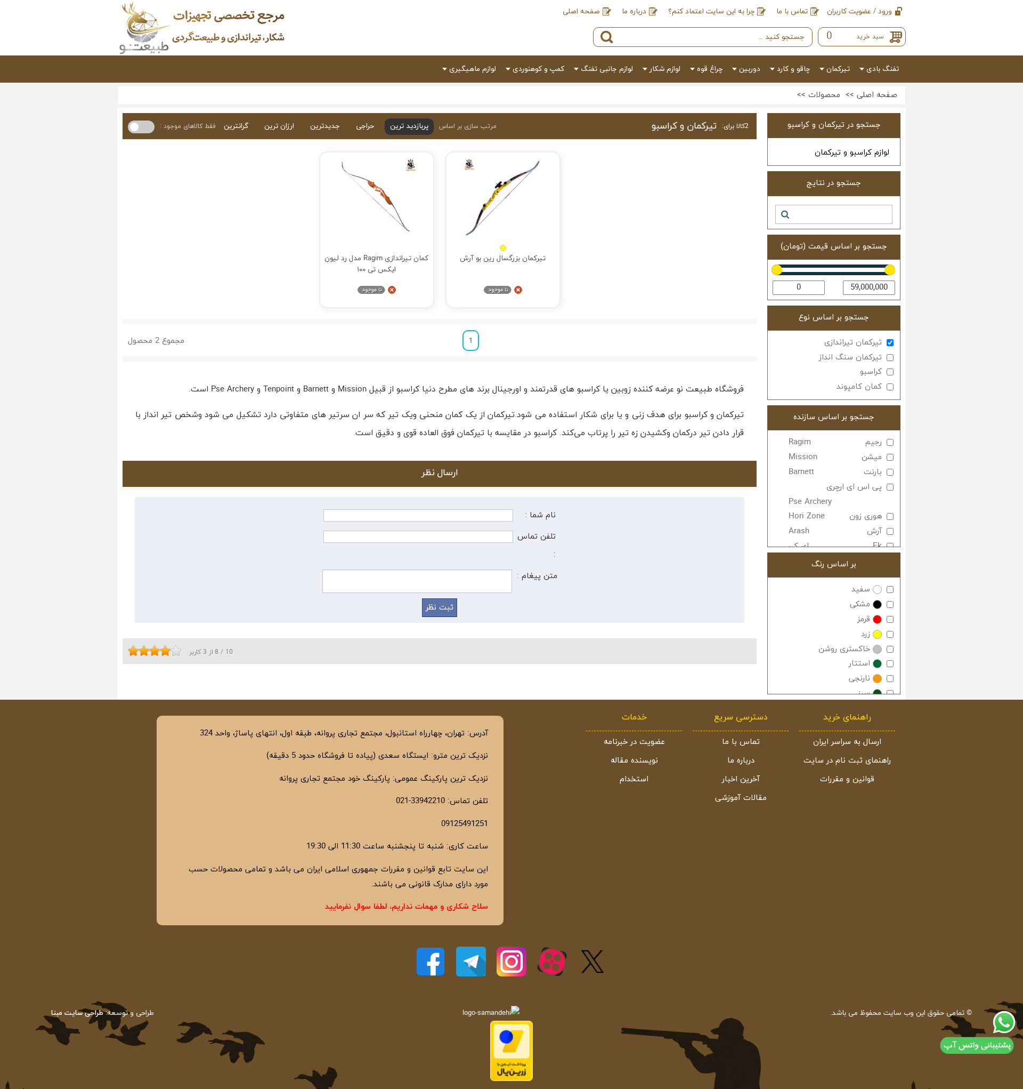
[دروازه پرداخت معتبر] (511, 1079)
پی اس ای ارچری (835, 495)
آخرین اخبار (741, 779)
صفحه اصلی (581, 11)
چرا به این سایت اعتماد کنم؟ (711, 11)
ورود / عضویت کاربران (859, 11)
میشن (835, 457)
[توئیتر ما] (592, 961)
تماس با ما (792, 11)
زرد (865, 634)
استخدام (634, 779)
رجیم (835, 442)
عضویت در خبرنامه (634, 742)
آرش (835, 531)
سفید (860, 589)
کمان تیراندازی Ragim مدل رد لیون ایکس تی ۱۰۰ (376, 263)
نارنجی (859, 678)
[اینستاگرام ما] (511, 961)
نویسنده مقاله (634, 760)
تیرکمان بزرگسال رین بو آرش (503, 258)
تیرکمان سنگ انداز (850, 357)
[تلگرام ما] (471, 961)
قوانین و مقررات (847, 779)
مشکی (860, 604)
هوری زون (835, 516)
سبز (864, 693)
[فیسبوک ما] (430, 961)
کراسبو (871, 372)
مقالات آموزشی (741, 798)
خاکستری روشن (844, 649)
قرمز (863, 619)
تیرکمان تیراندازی (853, 342)
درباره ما (634, 11)
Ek (835, 546)
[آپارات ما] (552, 961)
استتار (859, 663)
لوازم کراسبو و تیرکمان (852, 152)
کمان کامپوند (859, 387)
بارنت (835, 472)
